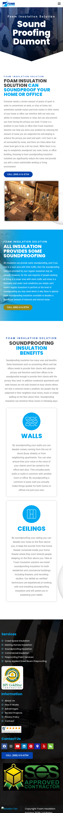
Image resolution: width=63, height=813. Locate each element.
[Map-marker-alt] (37, 746)
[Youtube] (18, 746)
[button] (59, 3)
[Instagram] (11, 746)
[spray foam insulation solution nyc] (8, 3)
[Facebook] (4, 746)
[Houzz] (50, 746)
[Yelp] (44, 746)
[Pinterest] (31, 746)
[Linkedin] (24, 746)
